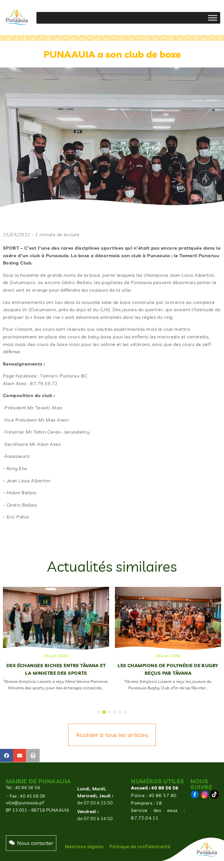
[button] (6, 755)
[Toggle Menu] (212, 17)
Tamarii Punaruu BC (64, 376)
